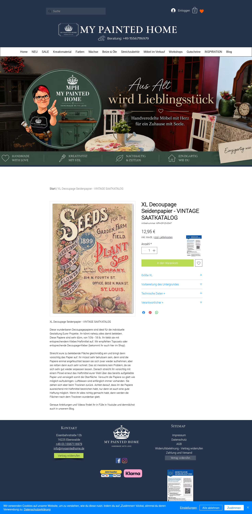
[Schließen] (248, 507)
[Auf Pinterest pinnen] (150, 312)
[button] (194, 10)
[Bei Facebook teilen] (144, 312)
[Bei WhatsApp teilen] (157, 312)
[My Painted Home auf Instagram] (124, 460)
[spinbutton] (149, 250)
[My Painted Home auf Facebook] (118, 460)
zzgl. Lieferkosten (163, 237)
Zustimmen (234, 508)
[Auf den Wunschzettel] (198, 263)
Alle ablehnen (210, 508)
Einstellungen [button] (188, 508)
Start (53, 188)
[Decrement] (144, 250)
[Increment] (154, 250)
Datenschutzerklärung (37, 509)
